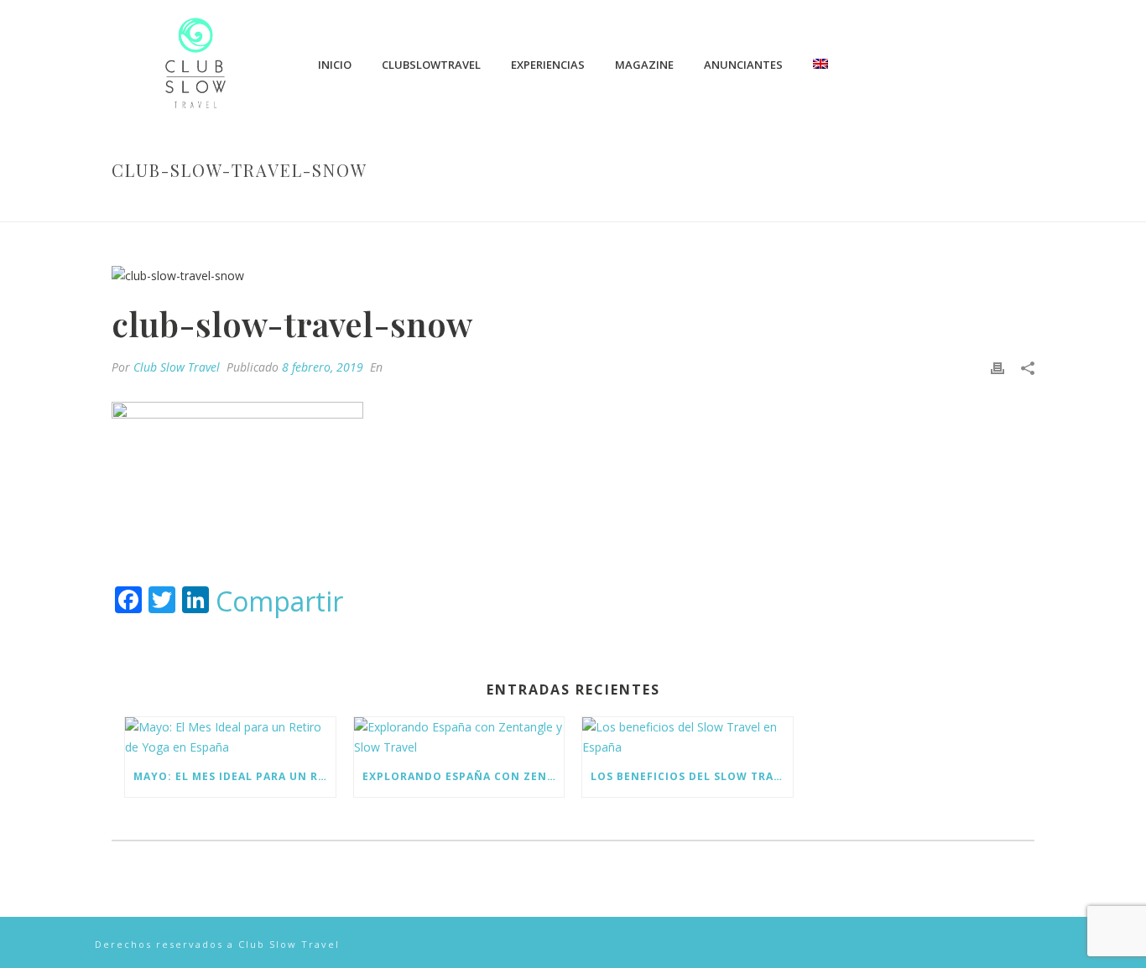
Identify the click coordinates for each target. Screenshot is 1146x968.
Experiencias (548, 64)
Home (710, 205)
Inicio (335, 64)
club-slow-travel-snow (806, 205)
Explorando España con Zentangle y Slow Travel (463, 776)
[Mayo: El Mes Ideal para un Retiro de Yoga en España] (230, 736)
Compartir (279, 601)
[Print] (997, 367)
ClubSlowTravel (431, 64)
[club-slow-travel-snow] (573, 274)
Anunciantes (743, 64)
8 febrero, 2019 (322, 367)
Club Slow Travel (176, 367)
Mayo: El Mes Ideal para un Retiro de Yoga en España (234, 776)
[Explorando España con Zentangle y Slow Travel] (459, 736)
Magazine (644, 64)
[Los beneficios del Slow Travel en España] (687, 736)
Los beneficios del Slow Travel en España (692, 776)
